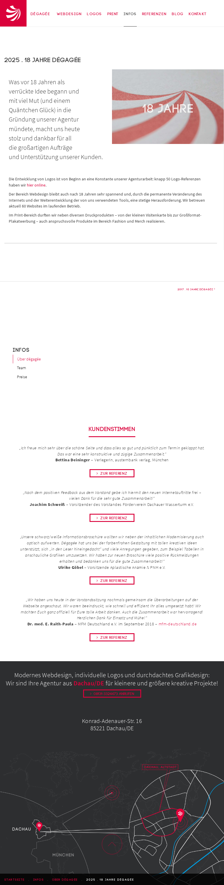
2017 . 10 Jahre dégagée (195, 289)
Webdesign (69, 14)
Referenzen (154, 14)
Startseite (14, 879)
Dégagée (40, 14)
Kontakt (197, 14)
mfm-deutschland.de (178, 624)
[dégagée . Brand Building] (13, 12)
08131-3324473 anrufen (114, 694)
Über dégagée (29, 359)
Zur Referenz (113, 473)
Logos (94, 14)
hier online (36, 185)
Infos (130, 14)
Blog (177, 14)
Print (112, 14)
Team (21, 367)
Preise (22, 376)
